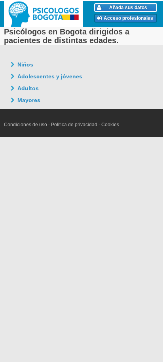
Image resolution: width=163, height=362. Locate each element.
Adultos (28, 88)
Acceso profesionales (128, 18)
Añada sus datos (128, 7)
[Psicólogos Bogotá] (44, 14)
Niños (25, 64)
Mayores (28, 100)
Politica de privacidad (74, 124)
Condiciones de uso (25, 124)
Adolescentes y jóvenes (49, 76)
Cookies (110, 124)
